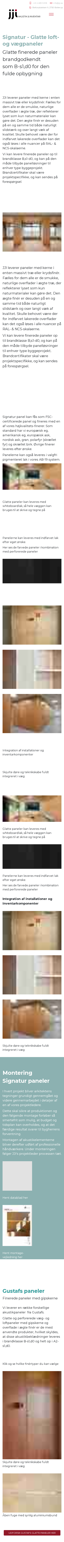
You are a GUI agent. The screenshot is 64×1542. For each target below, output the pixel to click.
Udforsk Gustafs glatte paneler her (32, 1532)
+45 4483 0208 (40, 3)
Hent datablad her (15, 1197)
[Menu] (51, 14)
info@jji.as (58, 3)
